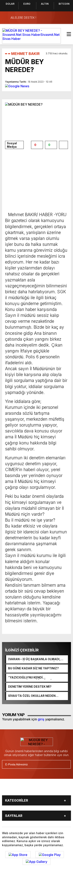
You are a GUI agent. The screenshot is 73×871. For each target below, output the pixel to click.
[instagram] (32, 788)
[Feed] (62, 788)
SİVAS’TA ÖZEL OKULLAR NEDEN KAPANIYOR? (32, 696)
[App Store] (18, 854)
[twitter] (22, 788)
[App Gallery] (36, 861)
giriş (41, 719)
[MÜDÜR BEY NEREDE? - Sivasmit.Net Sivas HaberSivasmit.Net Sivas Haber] (31, 35)
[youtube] (42, 788)
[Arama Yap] (59, 17)
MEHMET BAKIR (25, 53)
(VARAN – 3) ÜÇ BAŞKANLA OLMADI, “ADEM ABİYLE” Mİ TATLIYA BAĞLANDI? (37, 659)
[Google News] (17, 86)
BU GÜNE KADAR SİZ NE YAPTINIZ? (33, 668)
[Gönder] (66, 764)
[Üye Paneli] (67, 17)
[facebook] (11, 788)
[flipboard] (52, 788)
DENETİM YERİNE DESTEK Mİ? (30, 686)
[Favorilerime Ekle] (63, 145)
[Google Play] (49, 854)
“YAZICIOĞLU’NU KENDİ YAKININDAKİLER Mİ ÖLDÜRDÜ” (30, 678)
